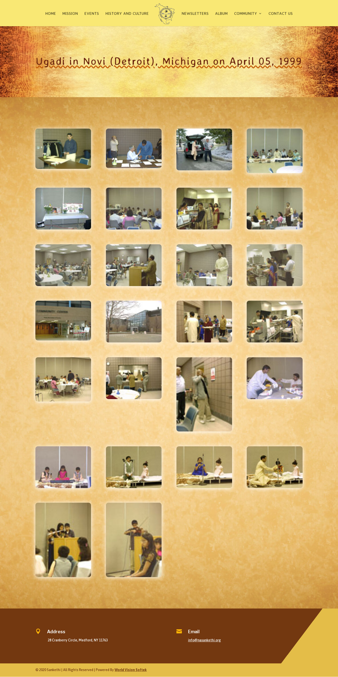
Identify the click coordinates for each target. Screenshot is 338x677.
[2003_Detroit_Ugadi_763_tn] (204, 169)
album (221, 14)
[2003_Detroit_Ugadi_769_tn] (134, 228)
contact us (280, 14)
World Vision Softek (131, 670)
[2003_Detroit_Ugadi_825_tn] (204, 487)
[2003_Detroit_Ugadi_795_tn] (63, 339)
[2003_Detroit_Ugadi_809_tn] (134, 398)
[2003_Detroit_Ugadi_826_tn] (274, 487)
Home (50, 14)
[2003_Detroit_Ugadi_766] (134, 167)
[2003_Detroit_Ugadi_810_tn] (204, 430)
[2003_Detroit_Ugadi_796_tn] (134, 341)
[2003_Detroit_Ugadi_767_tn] (63, 228)
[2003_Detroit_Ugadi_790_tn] (204, 285)
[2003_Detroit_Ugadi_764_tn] (274, 172)
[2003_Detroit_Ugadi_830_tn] (134, 576)
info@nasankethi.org (204, 640)
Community (245, 14)
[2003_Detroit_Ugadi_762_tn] (63, 168)
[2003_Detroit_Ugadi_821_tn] (63, 487)
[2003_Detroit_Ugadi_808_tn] (63, 400)
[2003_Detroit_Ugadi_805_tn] (274, 341)
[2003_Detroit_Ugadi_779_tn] (274, 228)
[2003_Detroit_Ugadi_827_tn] (63, 576)
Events (91, 14)
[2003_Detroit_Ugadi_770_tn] (204, 228)
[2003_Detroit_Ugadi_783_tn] (63, 285)
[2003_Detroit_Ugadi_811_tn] (274, 398)
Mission (70, 14)
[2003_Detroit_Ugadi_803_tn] (204, 341)
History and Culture (127, 14)
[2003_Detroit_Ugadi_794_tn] (274, 285)
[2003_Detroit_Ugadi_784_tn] (134, 285)
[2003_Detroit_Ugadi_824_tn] (134, 487)
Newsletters (195, 14)
